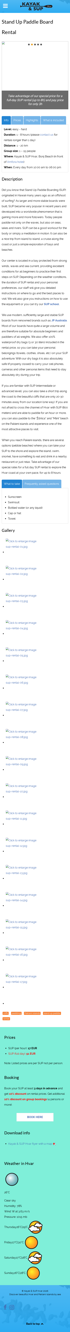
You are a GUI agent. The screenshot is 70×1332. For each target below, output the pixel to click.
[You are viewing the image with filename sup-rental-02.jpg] (23, 579)
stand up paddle (52, 1013)
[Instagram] (11, 1308)
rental (6, 1018)
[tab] (6, 120)
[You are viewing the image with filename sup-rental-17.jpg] (23, 987)
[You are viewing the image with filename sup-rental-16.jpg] (23, 960)
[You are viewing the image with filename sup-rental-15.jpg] (23, 932)
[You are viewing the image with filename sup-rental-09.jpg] (23, 769)
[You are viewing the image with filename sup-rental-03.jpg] (23, 606)
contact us (46, 134)
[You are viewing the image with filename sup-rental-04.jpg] (23, 633)
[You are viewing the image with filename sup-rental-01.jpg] (23, 552)
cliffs (5, 1013)
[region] (35, 75)
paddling (16, 1013)
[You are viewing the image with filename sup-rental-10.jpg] (23, 796)
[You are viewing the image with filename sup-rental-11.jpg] (23, 824)
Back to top (33, 1323)
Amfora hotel (15, 162)
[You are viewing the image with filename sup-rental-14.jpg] (23, 905)
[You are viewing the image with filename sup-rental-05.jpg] (23, 661)
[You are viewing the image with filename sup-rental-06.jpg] (23, 688)
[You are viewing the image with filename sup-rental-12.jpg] (23, 851)
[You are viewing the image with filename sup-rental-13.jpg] (23, 878)
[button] (29, 44)
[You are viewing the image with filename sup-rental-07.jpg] (23, 715)
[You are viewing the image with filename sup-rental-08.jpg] (23, 742)
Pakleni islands (32, 1013)
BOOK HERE (35, 1117)
